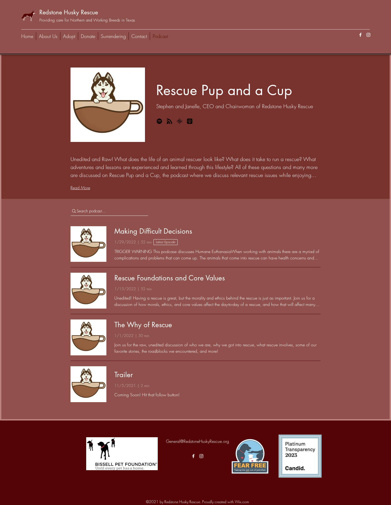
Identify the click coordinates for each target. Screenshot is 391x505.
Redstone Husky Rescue (68, 12)
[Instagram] (368, 34)
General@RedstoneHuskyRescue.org (197, 441)
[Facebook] (360, 34)
